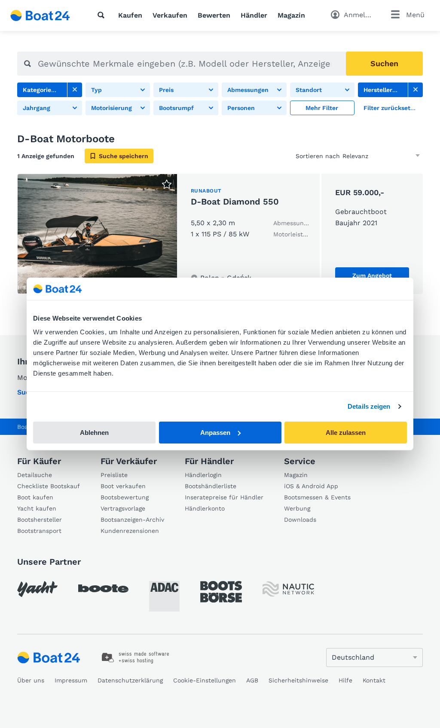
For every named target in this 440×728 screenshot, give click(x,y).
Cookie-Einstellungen (204, 680)
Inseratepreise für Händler (224, 497)
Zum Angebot (372, 275)
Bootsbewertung (125, 497)
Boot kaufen (35, 497)
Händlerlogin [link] (203, 474)
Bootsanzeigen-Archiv (132, 519)
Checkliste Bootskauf (48, 486)
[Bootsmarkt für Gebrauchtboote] (40, 15)
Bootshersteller (39, 519)
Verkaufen (170, 15)
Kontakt (374, 680)
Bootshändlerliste (210, 486)
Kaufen (130, 15)
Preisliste (114, 474)
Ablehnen (94, 432)
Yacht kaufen (36, 508)
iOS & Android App (311, 486)
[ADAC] (164, 596)
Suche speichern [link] (123, 156)
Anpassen (215, 432)
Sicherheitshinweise (298, 680)
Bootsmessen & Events (317, 497)
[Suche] (103, 15)
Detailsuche (34, 474)
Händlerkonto (205, 508)
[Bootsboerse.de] (221, 592)
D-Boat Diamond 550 (235, 201)
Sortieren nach (318, 156)
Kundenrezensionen (130, 530)
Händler (254, 15)
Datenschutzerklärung (130, 680)
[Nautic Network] (288, 589)
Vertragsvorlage (123, 508)
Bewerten (214, 15)
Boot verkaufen (123, 486)
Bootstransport (39, 530)
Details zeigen (369, 406)
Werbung (297, 508)
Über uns (30, 680)
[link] (74, 90)
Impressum (71, 680)
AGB (252, 680)
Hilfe (345, 680)
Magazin (291, 15)
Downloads (300, 519)
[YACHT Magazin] (37, 589)
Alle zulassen (346, 432)
